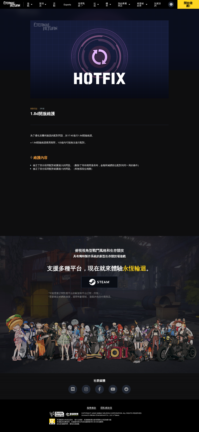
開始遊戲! (188, 4)
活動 (54, 4)
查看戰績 (81, 4)
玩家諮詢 (157, 4)
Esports (67, 4)
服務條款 (91, 408)
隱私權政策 (106, 408)
